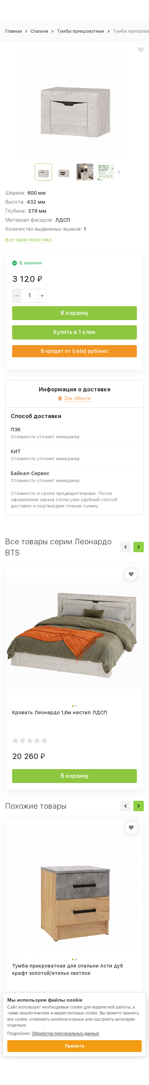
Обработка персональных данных (65, 1033)
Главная (13, 31)
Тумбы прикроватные (80, 31)
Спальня (39, 31)
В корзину (75, 313)
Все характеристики (28, 239)
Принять (74, 1046)
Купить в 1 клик (74, 332)
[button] (119, 172)
